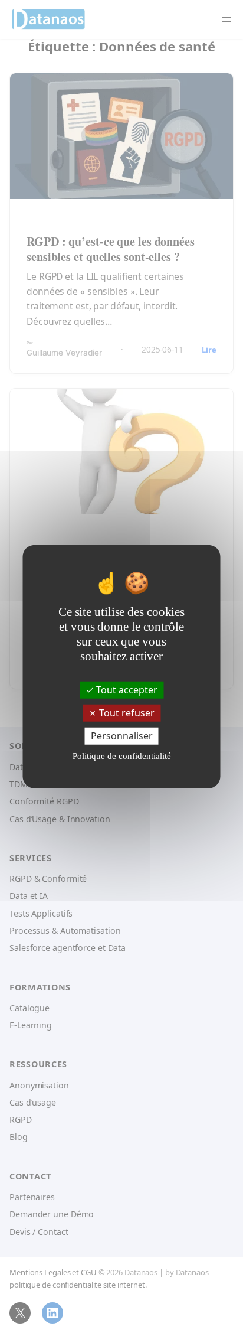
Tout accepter (125, 689)
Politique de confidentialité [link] (122, 756)
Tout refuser (126, 712)
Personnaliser (122, 735)
